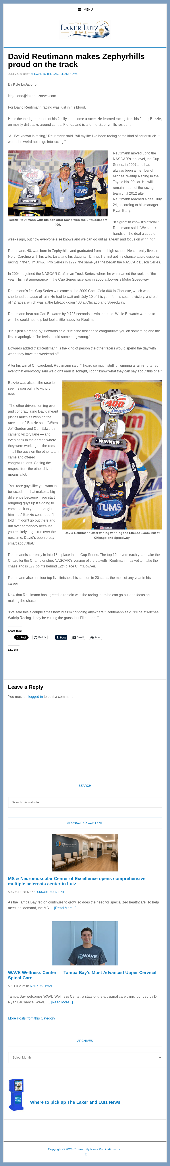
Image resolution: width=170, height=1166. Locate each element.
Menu (88, 9)
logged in (35, 696)
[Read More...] (65, 908)
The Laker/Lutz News (85, 29)
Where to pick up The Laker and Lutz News (75, 1102)
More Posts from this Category (31, 1018)
